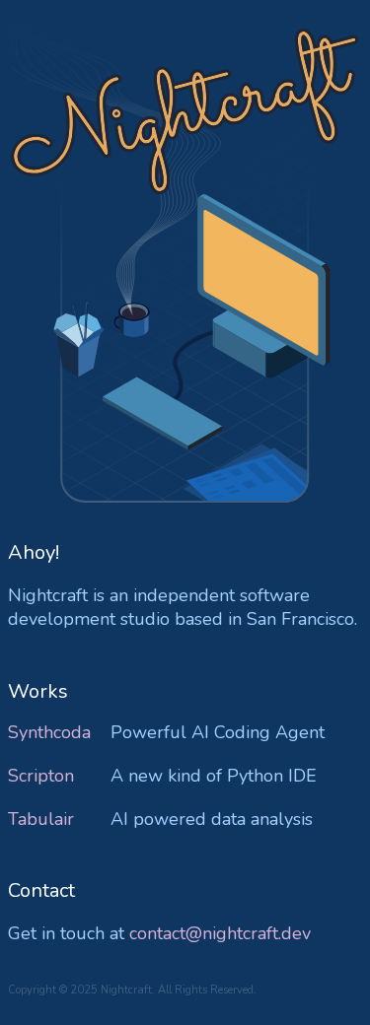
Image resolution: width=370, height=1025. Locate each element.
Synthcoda (49, 732)
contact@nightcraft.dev (220, 933)
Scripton (41, 775)
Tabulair (41, 819)
